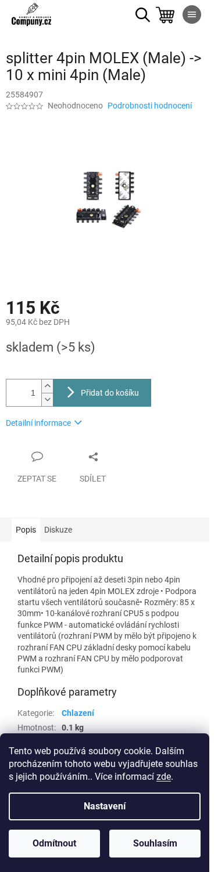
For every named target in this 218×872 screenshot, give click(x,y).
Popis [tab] (26, 529)
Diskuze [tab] (58, 529)
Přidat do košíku (110, 392)
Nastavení (105, 806)
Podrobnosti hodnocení (150, 105)
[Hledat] (142, 14)
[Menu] (191, 14)
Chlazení (78, 713)
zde (163, 776)
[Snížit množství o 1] (47, 399)
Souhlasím (155, 843)
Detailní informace (38, 423)
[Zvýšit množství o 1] (47, 386)
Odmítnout (54, 843)
